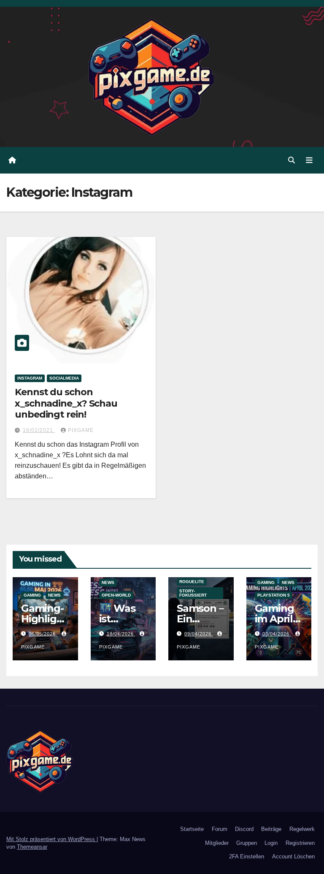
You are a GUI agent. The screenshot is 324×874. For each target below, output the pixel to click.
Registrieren (300, 843)
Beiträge (271, 829)
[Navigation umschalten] (309, 160)
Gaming (32, 595)
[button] (291, 160)
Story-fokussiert (193, 593)
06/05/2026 (43, 633)
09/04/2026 (198, 633)
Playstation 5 (273, 595)
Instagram (29, 378)
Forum (219, 829)
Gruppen (246, 843)
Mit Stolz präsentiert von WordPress (51, 839)
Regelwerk (302, 829)
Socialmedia (64, 378)
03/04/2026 (276, 633)
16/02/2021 (39, 430)
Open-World (116, 595)
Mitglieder (217, 843)
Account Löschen (293, 856)
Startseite (192, 829)
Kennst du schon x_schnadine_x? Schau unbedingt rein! (66, 403)
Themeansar (32, 847)
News (54, 595)
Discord (244, 829)
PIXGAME (81, 430)
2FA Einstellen (246, 856)
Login (271, 843)
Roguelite (191, 581)
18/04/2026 (121, 633)
